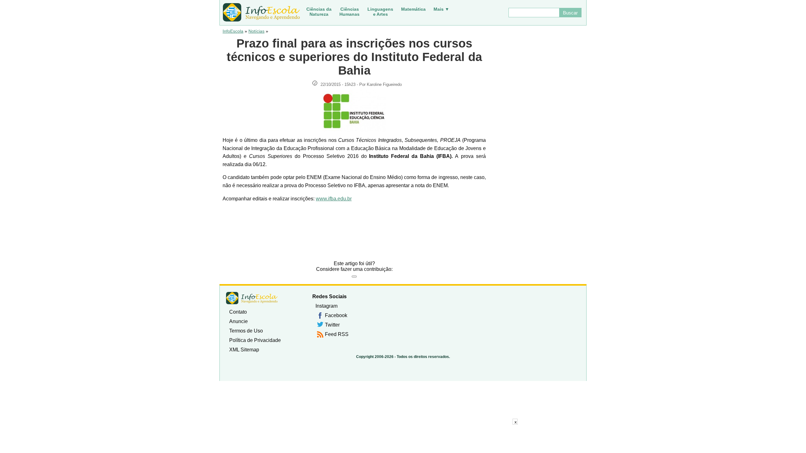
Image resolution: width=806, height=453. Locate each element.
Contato (238, 312)
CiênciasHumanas (349, 12)
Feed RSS (337, 334)
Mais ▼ (441, 9)
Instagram (326, 306)
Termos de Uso (246, 330)
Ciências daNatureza (319, 12)
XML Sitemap (244, 349)
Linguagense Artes (380, 12)
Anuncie (238, 321)
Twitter (332, 324)
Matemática (413, 9)
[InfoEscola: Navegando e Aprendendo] (261, 12)
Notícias (256, 31)
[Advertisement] (403, 439)
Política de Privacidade (255, 340)
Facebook (336, 315)
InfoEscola (233, 31)
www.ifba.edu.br (334, 198)
